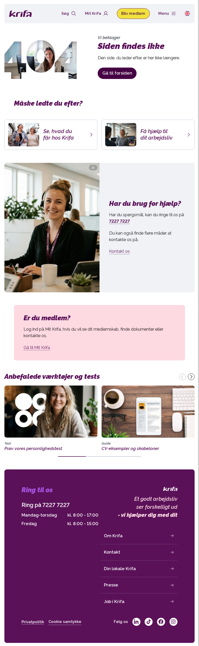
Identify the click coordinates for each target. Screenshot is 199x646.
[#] (136, 622)
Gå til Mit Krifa (37, 347)
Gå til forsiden (117, 73)
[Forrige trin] (182, 376)
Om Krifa (113, 535)
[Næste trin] (191, 376)
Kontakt (112, 552)
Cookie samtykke (64, 621)
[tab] (72, 456)
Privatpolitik (33, 622)
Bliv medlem (133, 13)
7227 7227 (56, 505)
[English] (187, 13)
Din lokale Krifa (120, 568)
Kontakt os (119, 251)
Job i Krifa (114, 601)
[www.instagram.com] (173, 622)
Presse (111, 584)
